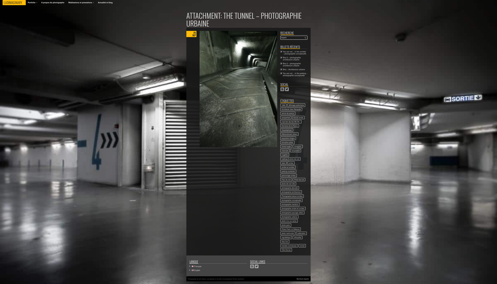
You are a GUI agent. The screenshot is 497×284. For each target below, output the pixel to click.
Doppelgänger (287, 130)
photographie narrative (290, 204)
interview (285, 150)
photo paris (286, 225)
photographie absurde (290, 188)
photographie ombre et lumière (293, 208)
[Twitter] (287, 89)
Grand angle (286, 146)
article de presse (288, 113)
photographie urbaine (289, 217)
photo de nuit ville (288, 183)
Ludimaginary (15, 2)
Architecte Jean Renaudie (291, 109)
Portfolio (31, 2)
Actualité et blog (105, 2)
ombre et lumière (288, 167)
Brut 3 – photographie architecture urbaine (292, 58)
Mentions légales (303, 279)
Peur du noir (286, 179)
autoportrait (286, 117)
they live (285, 241)
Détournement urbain (289, 134)
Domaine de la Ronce (290, 126)
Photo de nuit (299, 179)
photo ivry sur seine (289, 221)
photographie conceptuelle (291, 200)
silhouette (297, 237)
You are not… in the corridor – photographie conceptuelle (294, 52)
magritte (285, 154)
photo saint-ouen (288, 233)
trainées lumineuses (289, 245)
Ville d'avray (286, 250)
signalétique (286, 237)
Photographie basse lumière (292, 196)
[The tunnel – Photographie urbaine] (238, 146)
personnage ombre (288, 175)
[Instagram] (282, 89)
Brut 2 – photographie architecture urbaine (292, 64)
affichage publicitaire (296, 105)
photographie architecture (291, 192)
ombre (291, 163)
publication (301, 233)
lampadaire (296, 150)
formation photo (287, 142)
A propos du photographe (52, 2)
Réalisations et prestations (80, 2)
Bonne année (298, 117)
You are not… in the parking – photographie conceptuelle (295, 74)
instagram (297, 146)
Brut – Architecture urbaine (294, 69)
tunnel (302, 245)
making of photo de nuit (290, 159)
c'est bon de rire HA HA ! (291, 121)
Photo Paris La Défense (290, 229)
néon (283, 163)
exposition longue (288, 138)
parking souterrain (288, 171)
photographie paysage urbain (292, 212)
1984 (283, 105)
